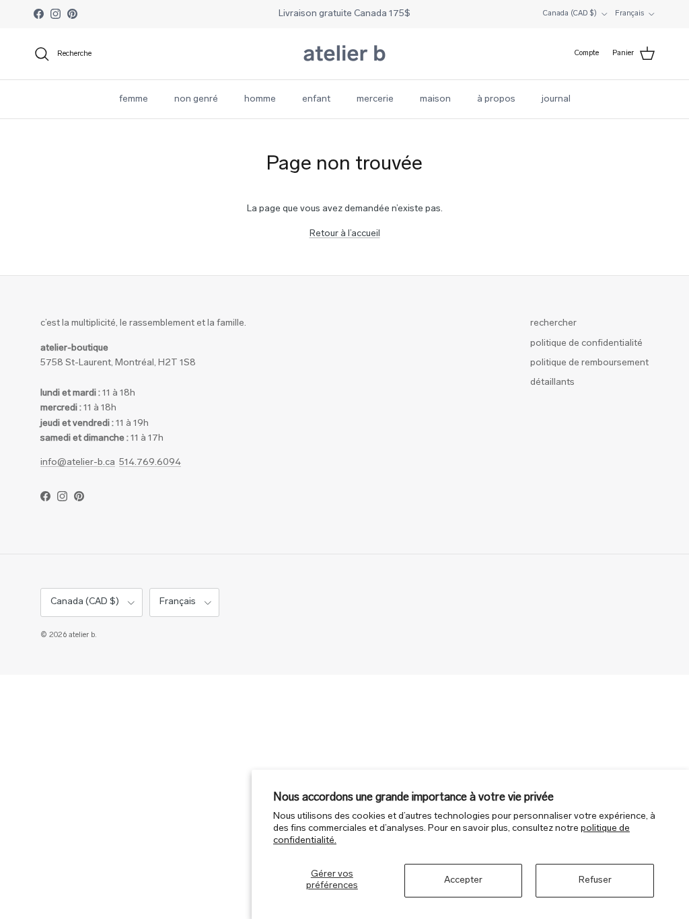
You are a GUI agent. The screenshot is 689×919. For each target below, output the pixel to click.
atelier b (82, 635)
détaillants (552, 382)
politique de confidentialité (586, 343)
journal (556, 99)
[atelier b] (344, 54)
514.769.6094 (150, 462)
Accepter (463, 880)
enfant (316, 99)
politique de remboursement (589, 363)
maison (435, 99)
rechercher (553, 323)
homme (260, 99)
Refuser (595, 880)
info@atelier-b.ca (77, 462)
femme (133, 99)
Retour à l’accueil (345, 234)
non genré (196, 99)
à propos (496, 99)
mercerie (375, 99)
